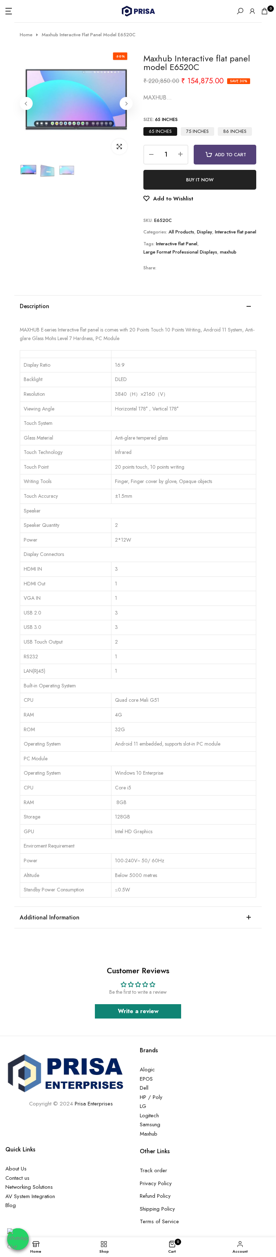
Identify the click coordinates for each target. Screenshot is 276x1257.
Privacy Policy (156, 1183)
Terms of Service (159, 1221)
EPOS (146, 1079)
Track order (153, 1170)
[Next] (126, 103)
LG (143, 1106)
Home (26, 35)
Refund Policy (155, 1196)
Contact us (17, 1178)
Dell (144, 1088)
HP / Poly (151, 1097)
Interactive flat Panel (176, 243)
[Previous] (26, 103)
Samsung (150, 1124)
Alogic (147, 1069)
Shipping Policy (157, 1209)
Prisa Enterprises (94, 1104)
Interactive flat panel (235, 231)
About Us (16, 1169)
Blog (10, 1205)
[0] (264, 11)
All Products (181, 231)
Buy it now (199, 179)
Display (204, 231)
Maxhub (148, 1134)
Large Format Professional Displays (180, 252)
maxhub (228, 252)
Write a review (138, 1011)
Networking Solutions (29, 1187)
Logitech (149, 1115)
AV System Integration (30, 1196)
